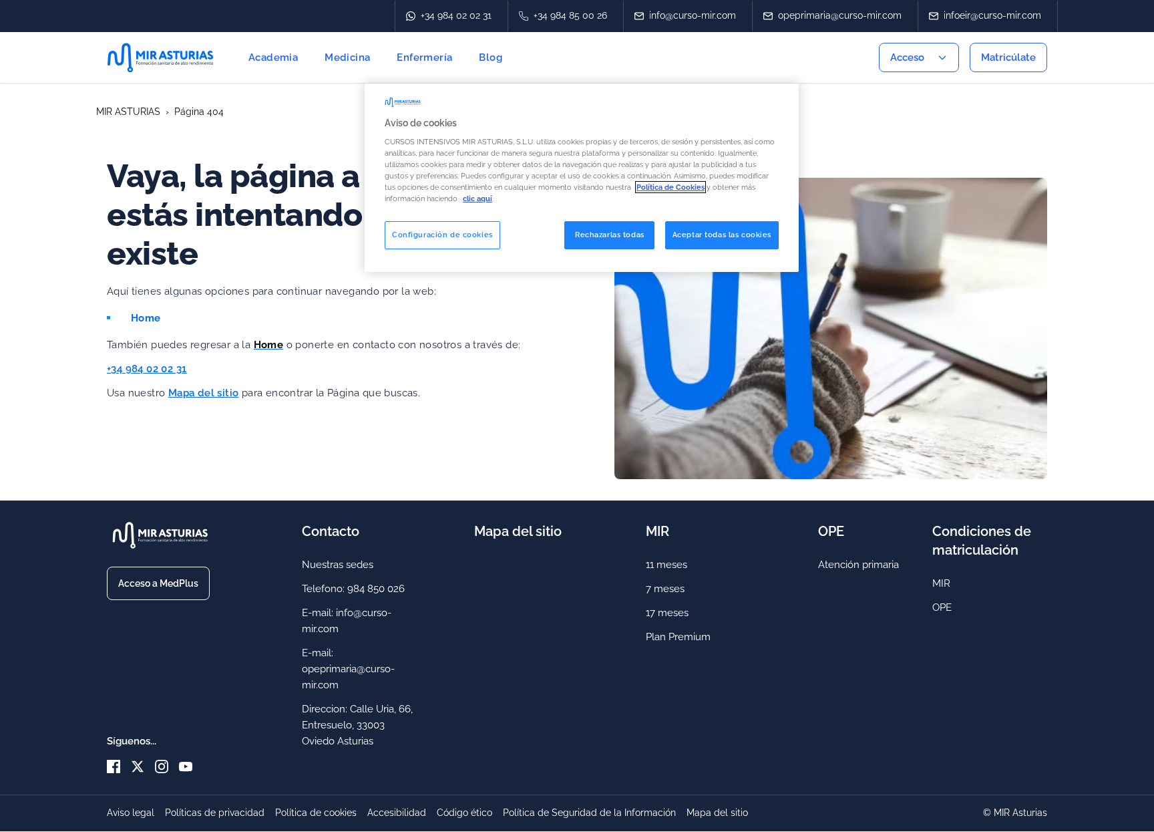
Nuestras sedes (337, 565)
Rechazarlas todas (609, 234)
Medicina (347, 57)
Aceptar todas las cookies (721, 234)
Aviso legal (130, 812)
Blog (490, 57)
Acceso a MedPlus (158, 583)
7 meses (665, 589)
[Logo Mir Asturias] (165, 58)
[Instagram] (167, 766)
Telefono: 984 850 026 (353, 589)
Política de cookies (316, 812)
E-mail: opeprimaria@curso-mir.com (348, 669)
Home (146, 318)
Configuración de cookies (442, 234)
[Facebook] (119, 766)
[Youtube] (185, 766)
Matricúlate (1008, 57)
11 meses (666, 565)
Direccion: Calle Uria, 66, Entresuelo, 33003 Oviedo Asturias (357, 725)
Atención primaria (858, 565)
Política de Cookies (670, 187)
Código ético (464, 812)
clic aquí (477, 198)
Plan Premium (678, 637)
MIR (941, 583)
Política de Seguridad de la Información (589, 812)
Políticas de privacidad (214, 812)
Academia (273, 57)
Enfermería (424, 57)
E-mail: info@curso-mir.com (346, 621)
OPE (942, 607)
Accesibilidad (396, 812)
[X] (143, 766)
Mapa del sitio (203, 393)
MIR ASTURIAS (128, 111)
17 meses (667, 613)
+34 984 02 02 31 (146, 369)
